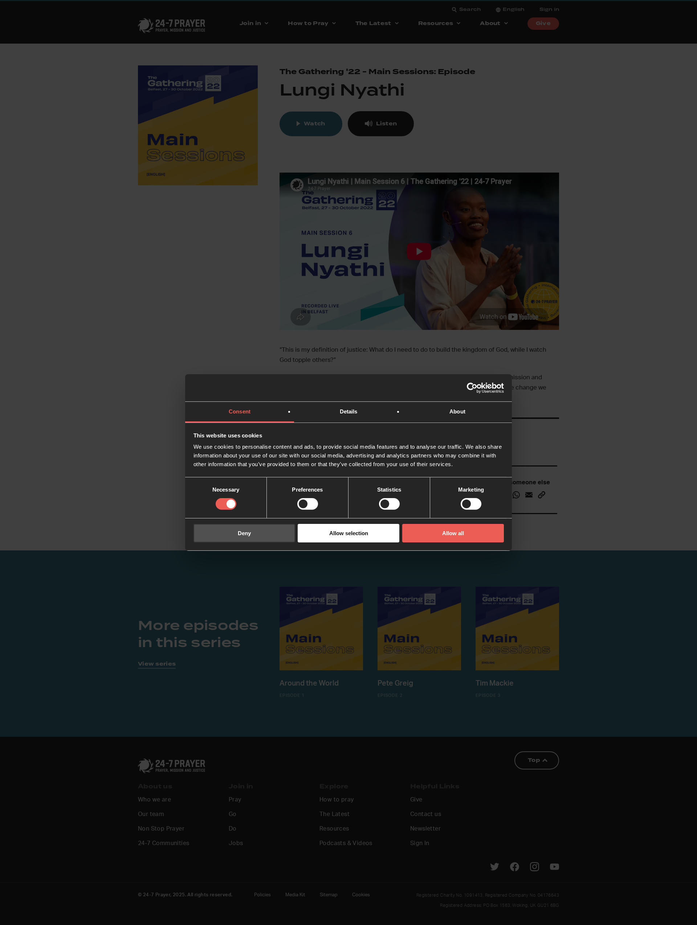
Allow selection (348, 533)
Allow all (453, 533)
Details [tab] (349, 411)
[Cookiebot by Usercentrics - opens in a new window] (472, 387)
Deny (244, 533)
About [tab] (457, 411)
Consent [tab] (239, 411)
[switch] (307, 504)
